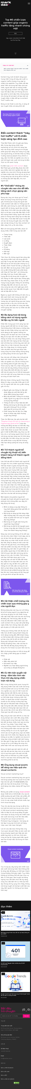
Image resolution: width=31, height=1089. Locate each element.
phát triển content (16, 166)
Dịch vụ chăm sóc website (7, 1079)
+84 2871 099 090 (5, 1051)
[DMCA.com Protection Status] (16, 1083)
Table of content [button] (8, 65)
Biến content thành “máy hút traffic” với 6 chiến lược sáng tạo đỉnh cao (16, 69)
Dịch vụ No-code (5, 1071)
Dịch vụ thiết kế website (7, 1067)
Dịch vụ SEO (4, 1075)
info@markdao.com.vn (6, 1058)
